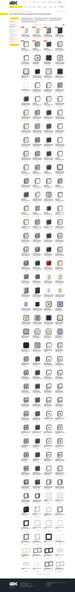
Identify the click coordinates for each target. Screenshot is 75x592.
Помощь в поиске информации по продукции (26, 583)
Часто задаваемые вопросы (24, 582)
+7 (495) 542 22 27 (49, 585)
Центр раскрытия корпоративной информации (26, 585)
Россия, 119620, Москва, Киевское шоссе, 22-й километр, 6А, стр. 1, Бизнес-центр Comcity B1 (56, 583)
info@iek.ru (48, 586)
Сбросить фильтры (14, 18)
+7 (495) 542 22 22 (49, 584)
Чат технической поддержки (24, 584)
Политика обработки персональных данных (26, 586)
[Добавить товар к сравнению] (30, 28)
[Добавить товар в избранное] (30, 27)
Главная (10, 11)
